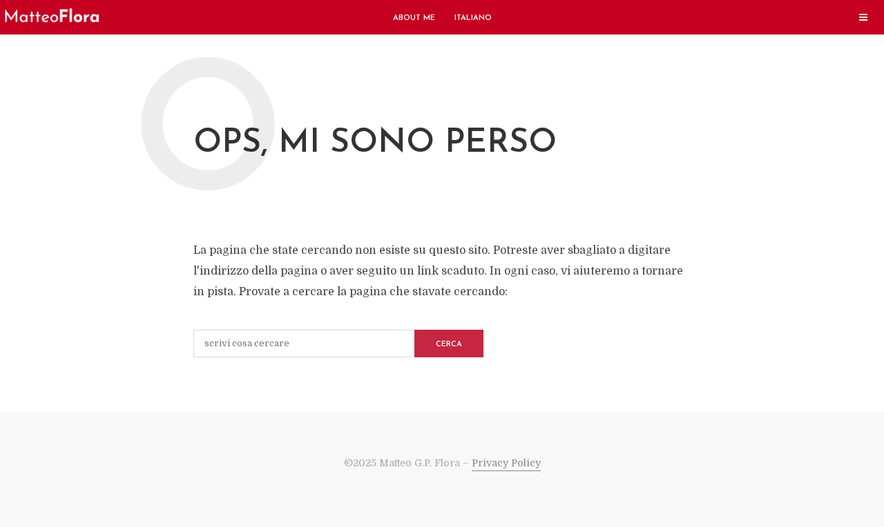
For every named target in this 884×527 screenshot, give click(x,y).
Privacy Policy (506, 462)
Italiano (473, 18)
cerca (449, 344)
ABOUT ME (414, 18)
